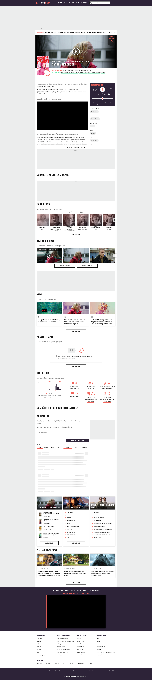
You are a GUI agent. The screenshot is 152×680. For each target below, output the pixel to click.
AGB (49, 671)
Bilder (89, 33)
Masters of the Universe (99, 526)
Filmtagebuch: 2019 (49, 526)
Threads (72, 663)
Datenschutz (58, 671)
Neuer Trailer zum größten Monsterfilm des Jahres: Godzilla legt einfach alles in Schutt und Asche (102, 573)
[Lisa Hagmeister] (83, 220)
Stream (47, 33)
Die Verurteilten (71, 520)
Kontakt (39, 649)
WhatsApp (81, 663)
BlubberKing (48, 523)
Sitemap (39, 641)
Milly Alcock (80, 649)
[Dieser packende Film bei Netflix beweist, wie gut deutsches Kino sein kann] (49, 308)
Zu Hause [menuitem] (84, 3)
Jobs (83, 671)
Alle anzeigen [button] (76, 234)
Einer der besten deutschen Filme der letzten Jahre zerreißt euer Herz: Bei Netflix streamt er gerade (74, 322)
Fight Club (69, 515)
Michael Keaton (81, 641)
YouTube (47, 663)
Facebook (39, 663)
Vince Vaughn (80, 638)
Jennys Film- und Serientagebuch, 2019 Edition (51, 512)
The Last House (97, 520)
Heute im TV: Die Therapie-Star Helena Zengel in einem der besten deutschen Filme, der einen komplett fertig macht (101, 322)
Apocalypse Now (71, 532)
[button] (94, 102)
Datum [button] (67, 447)
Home (38, 29)
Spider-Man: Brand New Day (100, 515)
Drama (93, 133)
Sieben (68, 523)
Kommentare (62, 33)
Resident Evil (100, 644)
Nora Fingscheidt (74, 84)
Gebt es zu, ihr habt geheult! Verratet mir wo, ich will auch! (51, 535)
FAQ (38, 644)
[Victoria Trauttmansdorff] (96, 220)
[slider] (102, 98)
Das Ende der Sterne (62, 638)
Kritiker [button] (52, 447)
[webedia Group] (76, 677)
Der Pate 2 (69, 529)
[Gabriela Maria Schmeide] (69, 220)
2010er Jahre (94, 140)
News (104, 33)
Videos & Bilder (45, 240)
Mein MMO (112, 671)
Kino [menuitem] (77, 3)
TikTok (64, 663)
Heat (68, 538)
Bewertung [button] (84, 447)
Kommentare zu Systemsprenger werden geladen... (54, 427)
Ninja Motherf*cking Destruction (65, 641)
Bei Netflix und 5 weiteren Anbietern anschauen (77, 70)
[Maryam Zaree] (109, 220)
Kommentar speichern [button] (77, 440)
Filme (42, 29)
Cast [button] (70, 212)
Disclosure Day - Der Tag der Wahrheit (103, 523)
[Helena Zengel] (43, 220)
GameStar (92, 671)
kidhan (46, 537)
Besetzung (70, 33)
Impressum (40, 671)
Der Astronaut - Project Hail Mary (102, 535)
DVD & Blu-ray (97, 33)
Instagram (56, 663)
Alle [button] (40, 447)
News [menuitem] (65, 3)
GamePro (102, 671)
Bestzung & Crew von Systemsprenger (50, 209)
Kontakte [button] (46, 447)
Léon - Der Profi (71, 535)
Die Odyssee (96, 512)
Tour (38, 652)
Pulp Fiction (70, 512)
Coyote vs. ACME (101, 646)
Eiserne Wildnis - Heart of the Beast (106, 652)
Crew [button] (81, 212)
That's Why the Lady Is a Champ (76, 593)
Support (39, 646)
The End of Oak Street (99, 518)
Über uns (39, 638)
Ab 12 (92, 126)
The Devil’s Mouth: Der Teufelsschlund (103, 529)
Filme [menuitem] (54, 3)
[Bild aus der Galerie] (76, 255)
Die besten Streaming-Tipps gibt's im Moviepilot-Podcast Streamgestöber (83, 72)
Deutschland (94, 111)
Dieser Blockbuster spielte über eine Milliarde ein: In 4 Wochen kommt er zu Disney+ (75, 573)
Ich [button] (58, 447)
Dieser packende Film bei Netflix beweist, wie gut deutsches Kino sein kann (49, 321)
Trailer (53, 33)
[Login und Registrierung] (113, 3)
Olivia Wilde (80, 655)
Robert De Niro (81, 652)
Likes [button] (76, 447)
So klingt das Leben (62, 644)
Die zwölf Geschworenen (73, 526)
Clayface (99, 649)
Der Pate (69, 518)
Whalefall (99, 655)
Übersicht (40, 33)
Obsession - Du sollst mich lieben (102, 532)
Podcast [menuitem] (71, 3)
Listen (110, 33)
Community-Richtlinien (55, 421)
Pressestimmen (80, 33)
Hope (98, 638)
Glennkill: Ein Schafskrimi (63, 652)
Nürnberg (59, 655)
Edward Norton (81, 644)
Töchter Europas (61, 646)
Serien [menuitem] (60, 3)
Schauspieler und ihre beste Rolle (51, 520)
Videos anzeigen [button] (65, 266)
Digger (98, 641)
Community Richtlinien (43, 655)
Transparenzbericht (72, 671)
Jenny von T (47, 516)
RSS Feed (90, 663)
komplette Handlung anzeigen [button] (76, 147)
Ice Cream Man (97, 538)
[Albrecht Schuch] (56, 220)
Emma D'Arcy (80, 646)
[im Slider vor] (115, 33)
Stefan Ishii (48, 529)
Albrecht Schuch (49, 86)
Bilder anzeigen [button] (87, 266)
